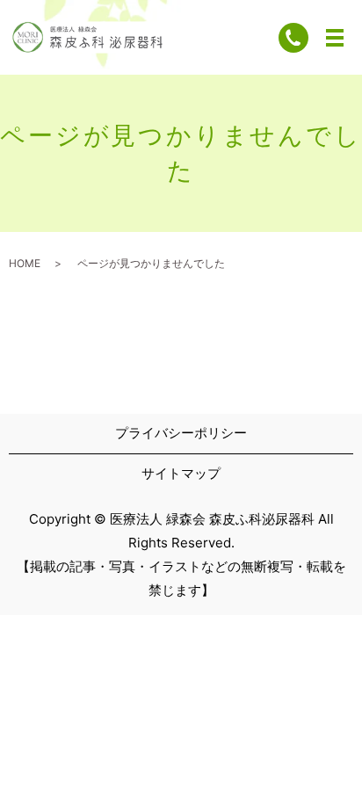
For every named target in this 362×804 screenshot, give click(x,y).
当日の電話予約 (94, 768)
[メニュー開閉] (335, 38)
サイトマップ (181, 473)
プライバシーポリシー (181, 432)
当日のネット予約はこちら (267, 768)
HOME (24, 263)
